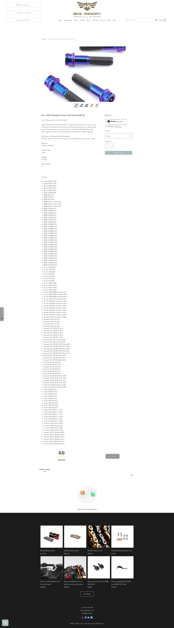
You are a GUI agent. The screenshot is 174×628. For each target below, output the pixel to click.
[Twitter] (92, 617)
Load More (87, 594)
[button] (164, 20)
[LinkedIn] (89, 617)
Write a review (112, 456)
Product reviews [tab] (44, 469)
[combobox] (118, 136)
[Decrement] (106, 146)
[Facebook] (85, 617)
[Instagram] (82, 617)
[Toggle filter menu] (131, 475)
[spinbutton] (109, 146)
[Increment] (112, 146)
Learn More (119, 121)
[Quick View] (51, 537)
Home (44, 39)
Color (108, 131)
